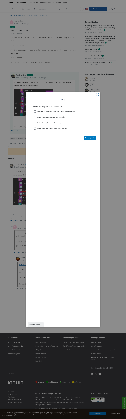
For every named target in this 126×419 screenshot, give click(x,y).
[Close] (97, 94)
